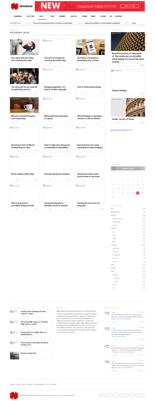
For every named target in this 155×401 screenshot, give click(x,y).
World (114, 225)
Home (12, 384)
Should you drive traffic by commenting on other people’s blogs (22, 146)
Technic (84, 16)
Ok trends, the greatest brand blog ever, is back (87, 59)
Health (114, 238)
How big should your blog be (57, 174)
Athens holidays (119, 90)
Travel (93, 16)
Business (62, 16)
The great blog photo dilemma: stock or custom (55, 204)
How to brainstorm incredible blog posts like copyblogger (22, 204)
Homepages (18, 16)
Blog (41, 16)
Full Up (115, 261)
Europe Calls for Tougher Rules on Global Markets (33, 333)
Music (114, 242)
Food (114, 235)
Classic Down (116, 248)
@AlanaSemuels (118, 330)
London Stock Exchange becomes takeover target (33, 312)
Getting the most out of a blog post (88, 204)
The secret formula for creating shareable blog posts (55, 59)
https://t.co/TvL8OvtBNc (123, 319)
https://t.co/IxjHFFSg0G (118, 336)
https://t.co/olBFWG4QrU (125, 367)
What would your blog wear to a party (56, 117)
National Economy (118, 219)
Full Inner (115, 258)
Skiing (116, 281)
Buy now (53, 384)
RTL (111, 16)
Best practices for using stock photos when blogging (90, 146)
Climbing (116, 278)
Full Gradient (116, 255)
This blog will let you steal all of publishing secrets (24, 88)
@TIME (113, 312)
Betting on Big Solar (28, 353)
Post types (30, 16)
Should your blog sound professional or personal (88, 175)
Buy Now (118, 16)
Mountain (115, 275)
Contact (103, 16)
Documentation (39, 384)
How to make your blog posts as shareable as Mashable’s (57, 146)
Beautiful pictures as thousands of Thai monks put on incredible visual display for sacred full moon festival (128, 57)
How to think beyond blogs (89, 87)
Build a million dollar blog (22, 174)
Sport (112, 265)
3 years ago (141, 312)
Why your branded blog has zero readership (23, 117)
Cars (114, 232)
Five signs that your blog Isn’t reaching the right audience (22, 59)
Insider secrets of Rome (123, 119)
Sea (114, 288)
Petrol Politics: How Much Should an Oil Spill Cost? (34, 343)
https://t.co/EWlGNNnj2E (126, 352)
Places (142, 65)
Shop (52, 16)
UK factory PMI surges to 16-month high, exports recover (34, 323)
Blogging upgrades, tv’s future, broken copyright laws (55, 88)
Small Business (116, 222)
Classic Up (115, 252)
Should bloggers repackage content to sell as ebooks (89, 117)
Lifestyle (74, 16)
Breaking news (115, 212)
